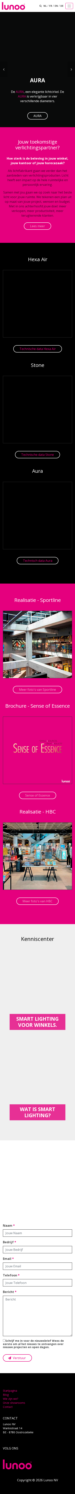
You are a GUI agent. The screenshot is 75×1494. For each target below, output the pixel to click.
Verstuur (19, 1358)
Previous (3, 69)
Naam (9, 1225)
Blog (6, 1394)
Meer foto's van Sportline (37, 689)
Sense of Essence (37, 795)
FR (50, 6)
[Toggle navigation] (69, 6)
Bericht (10, 1292)
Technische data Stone (37, 455)
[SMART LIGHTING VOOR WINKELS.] (37, 989)
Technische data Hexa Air (37, 349)
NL (45, 6)
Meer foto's (37, 1191)
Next (71, 69)
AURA (20, 92)
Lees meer (37, 226)
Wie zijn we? (10, 1399)
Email (8, 1259)
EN (56, 6)
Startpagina (10, 1390)
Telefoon (11, 1275)
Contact (8, 1407)
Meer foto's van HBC (37, 901)
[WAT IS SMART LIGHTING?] (37, 1079)
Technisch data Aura (37, 561)
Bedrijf (9, 1242)
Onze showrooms (14, 1403)
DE (61, 6)
